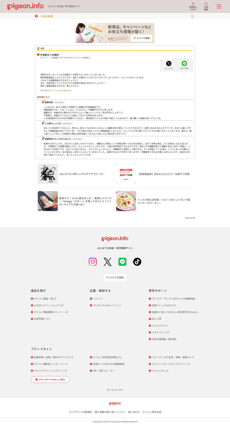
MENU (192, 16)
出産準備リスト (42, 318)
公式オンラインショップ (47, 305)
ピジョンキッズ (160, 370)
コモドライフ (159, 332)
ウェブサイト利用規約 (80, 412)
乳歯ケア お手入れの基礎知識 (108, 364)
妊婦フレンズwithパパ (164, 305)
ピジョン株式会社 (152, 412)
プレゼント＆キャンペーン (107, 305)
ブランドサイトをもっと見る (52, 379)
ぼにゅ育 (156, 318)
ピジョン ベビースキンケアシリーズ (171, 364)
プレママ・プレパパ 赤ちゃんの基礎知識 (173, 298)
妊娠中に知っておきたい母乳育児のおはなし (175, 312)
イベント (97, 298)
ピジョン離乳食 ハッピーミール (51, 364)
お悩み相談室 (47, 15)
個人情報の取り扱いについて (110, 412)
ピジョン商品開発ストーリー (49, 312)
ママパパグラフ (160, 325)
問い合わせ (134, 412)
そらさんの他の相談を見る (61, 90)
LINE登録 (206, 8)
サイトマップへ (115, 390)
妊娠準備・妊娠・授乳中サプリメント (54, 357)
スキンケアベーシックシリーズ (50, 370)
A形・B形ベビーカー (104, 370)
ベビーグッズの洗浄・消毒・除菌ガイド (173, 357)
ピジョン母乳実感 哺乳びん (107, 357)
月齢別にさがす (193, 8)
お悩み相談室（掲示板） (165, 339)
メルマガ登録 (116, 277)
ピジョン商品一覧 (43, 298)
